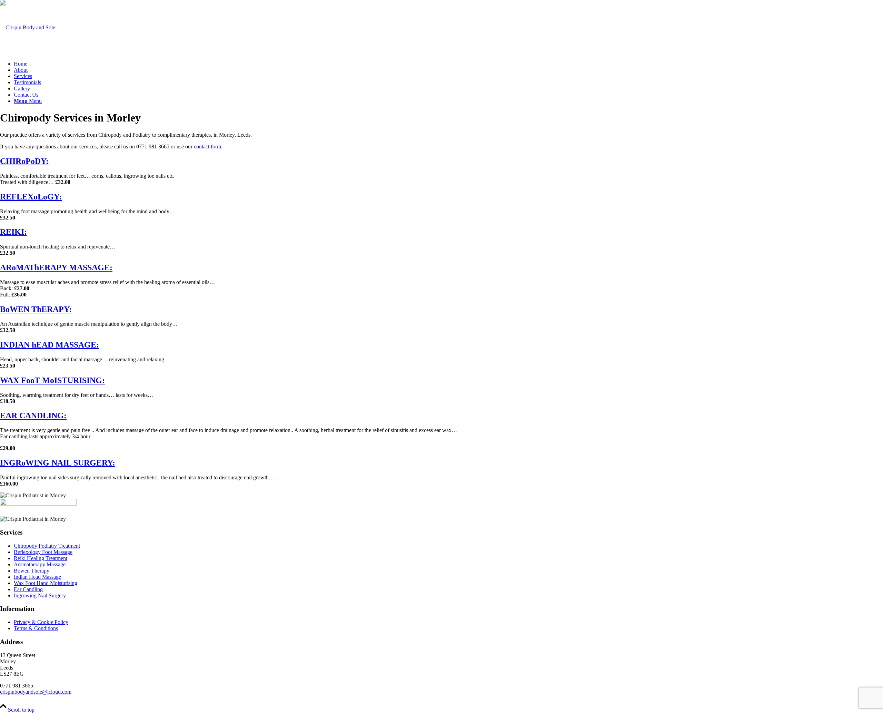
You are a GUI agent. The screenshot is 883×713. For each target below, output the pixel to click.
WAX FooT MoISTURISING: (52, 380)
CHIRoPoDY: (24, 161)
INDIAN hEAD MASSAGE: (49, 344)
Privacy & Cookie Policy (41, 622)
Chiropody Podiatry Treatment (47, 546)
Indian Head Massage (37, 577)
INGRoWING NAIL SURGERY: (57, 462)
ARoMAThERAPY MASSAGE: (56, 267)
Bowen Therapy (31, 571)
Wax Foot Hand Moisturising (45, 583)
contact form (207, 146)
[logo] (27, 27)
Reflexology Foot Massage (43, 552)
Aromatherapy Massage (40, 564)
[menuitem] (448, 64)
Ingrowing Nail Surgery (40, 595)
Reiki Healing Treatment (40, 558)
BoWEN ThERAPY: (36, 309)
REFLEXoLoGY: (31, 196)
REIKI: (13, 231)
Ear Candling (28, 589)
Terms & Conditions (36, 628)
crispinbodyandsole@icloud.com (35, 692)
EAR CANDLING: (33, 415)
